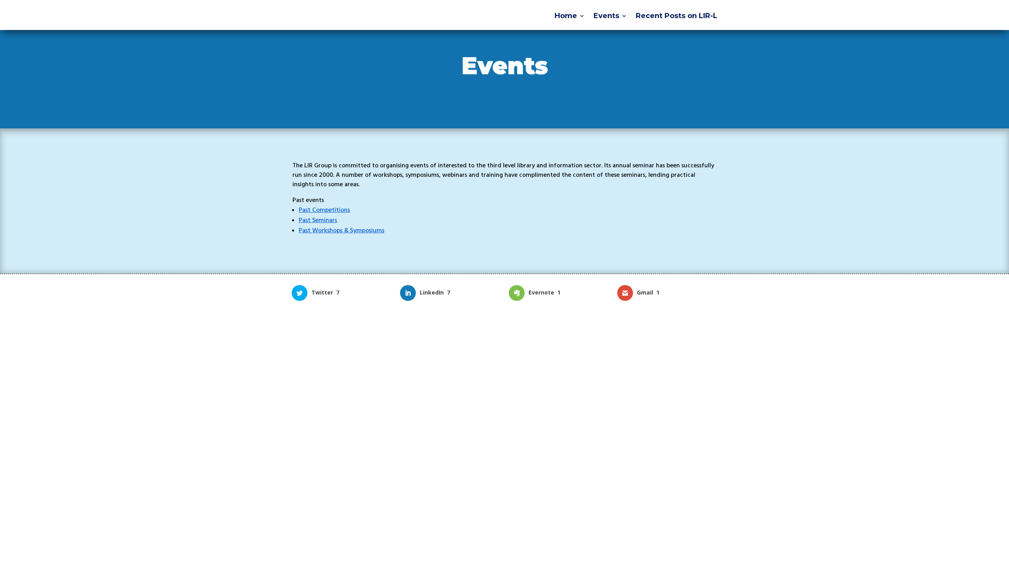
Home (566, 16)
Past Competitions (324, 210)
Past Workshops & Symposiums (341, 230)
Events (606, 16)
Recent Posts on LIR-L (676, 16)
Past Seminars (318, 220)
